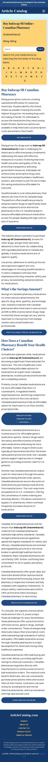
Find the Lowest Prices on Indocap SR (24, 332)
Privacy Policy (24, 732)
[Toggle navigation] (43, 11)
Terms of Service (24, 735)
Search (40, 49)
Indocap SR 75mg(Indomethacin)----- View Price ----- (24, 418)
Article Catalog (14, 11)
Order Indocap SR (24, 228)
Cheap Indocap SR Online (24, 700)
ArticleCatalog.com (24, 715)
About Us (24, 724)
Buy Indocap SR (24, 137)
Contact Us (24, 728)
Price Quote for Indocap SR (24, 603)
